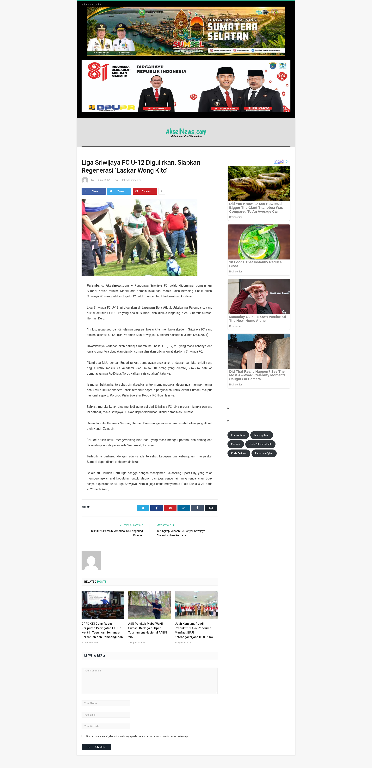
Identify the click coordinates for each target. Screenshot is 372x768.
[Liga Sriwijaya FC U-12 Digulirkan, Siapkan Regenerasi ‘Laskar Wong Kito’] (150, 238)
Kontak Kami (238, 435)
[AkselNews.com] (186, 132)
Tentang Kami (261, 435)
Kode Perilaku (238, 453)
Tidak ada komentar (130, 180)
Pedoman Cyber (264, 453)
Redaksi (235, 444)
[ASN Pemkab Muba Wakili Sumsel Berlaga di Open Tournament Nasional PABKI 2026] (149, 605)
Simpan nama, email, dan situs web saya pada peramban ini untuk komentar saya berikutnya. (137, 736)
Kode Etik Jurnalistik (260, 444)
